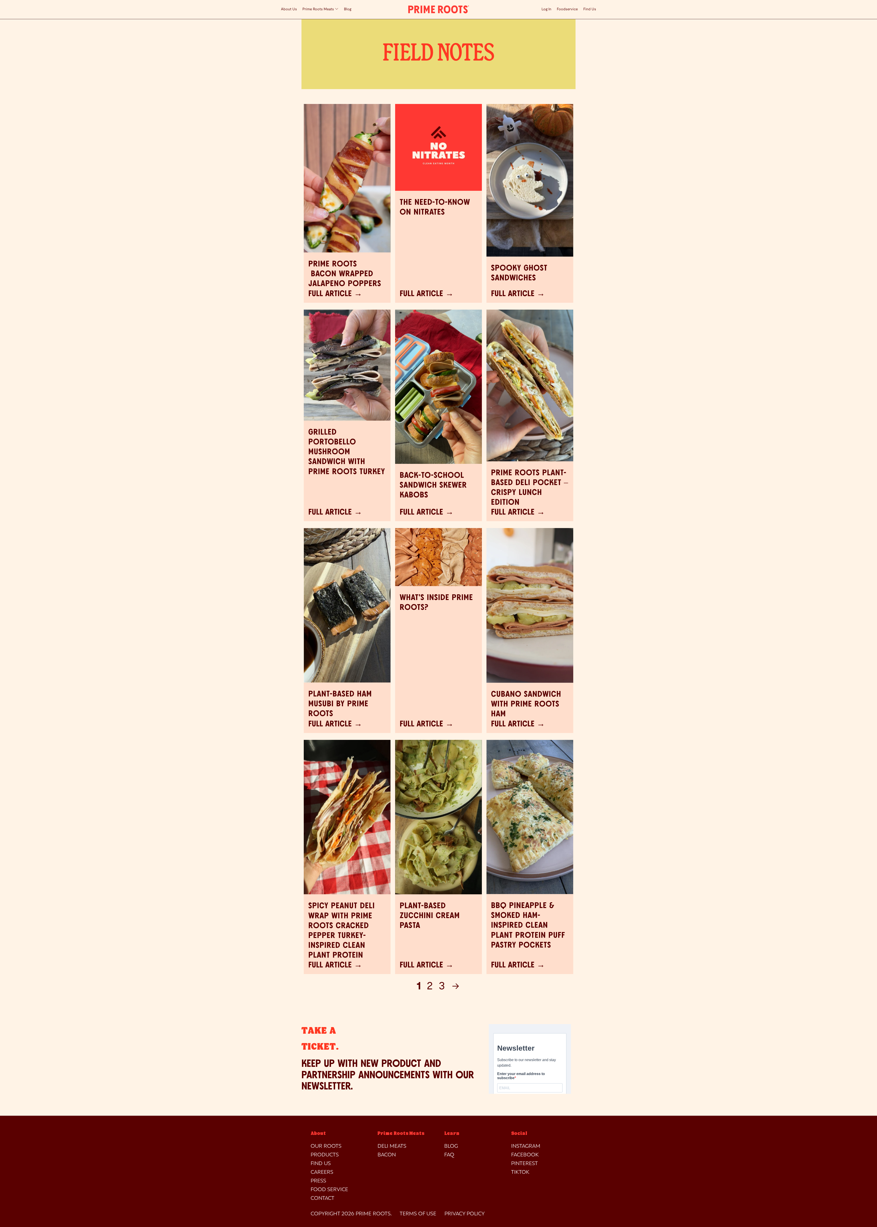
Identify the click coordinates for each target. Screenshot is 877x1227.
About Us (289, 9)
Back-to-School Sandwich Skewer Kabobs (433, 485)
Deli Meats (392, 1146)
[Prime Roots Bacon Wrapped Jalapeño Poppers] (347, 178)
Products (325, 1155)
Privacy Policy (464, 1214)
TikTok (520, 1172)
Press (318, 1181)
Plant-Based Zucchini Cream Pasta (430, 916)
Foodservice (567, 9)
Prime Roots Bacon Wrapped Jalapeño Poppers (344, 274)
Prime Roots (373, 1214)
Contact (322, 1198)
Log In (546, 9)
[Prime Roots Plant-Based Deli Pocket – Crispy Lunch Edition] (529, 385)
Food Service (329, 1190)
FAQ (449, 1155)
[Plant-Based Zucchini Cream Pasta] (438, 817)
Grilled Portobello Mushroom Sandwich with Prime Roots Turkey (346, 452)
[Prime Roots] (438, 9)
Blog (347, 9)
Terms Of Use (418, 1214)
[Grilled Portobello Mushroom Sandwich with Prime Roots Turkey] (347, 365)
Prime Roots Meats (318, 9)
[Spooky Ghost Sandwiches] (529, 180)
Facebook (525, 1155)
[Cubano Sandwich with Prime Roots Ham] (529, 605)
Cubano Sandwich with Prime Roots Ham (526, 704)
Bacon (387, 1155)
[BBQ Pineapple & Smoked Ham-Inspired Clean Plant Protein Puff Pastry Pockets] (529, 817)
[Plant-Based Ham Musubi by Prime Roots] (347, 605)
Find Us (589, 9)
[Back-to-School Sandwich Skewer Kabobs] (438, 387)
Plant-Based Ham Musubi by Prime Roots (340, 704)
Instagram (525, 1146)
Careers (322, 1172)
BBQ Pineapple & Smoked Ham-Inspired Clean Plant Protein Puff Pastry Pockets (528, 925)
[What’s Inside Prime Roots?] (438, 557)
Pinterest (524, 1164)
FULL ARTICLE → (335, 294)
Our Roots (326, 1146)
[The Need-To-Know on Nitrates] (438, 147)
